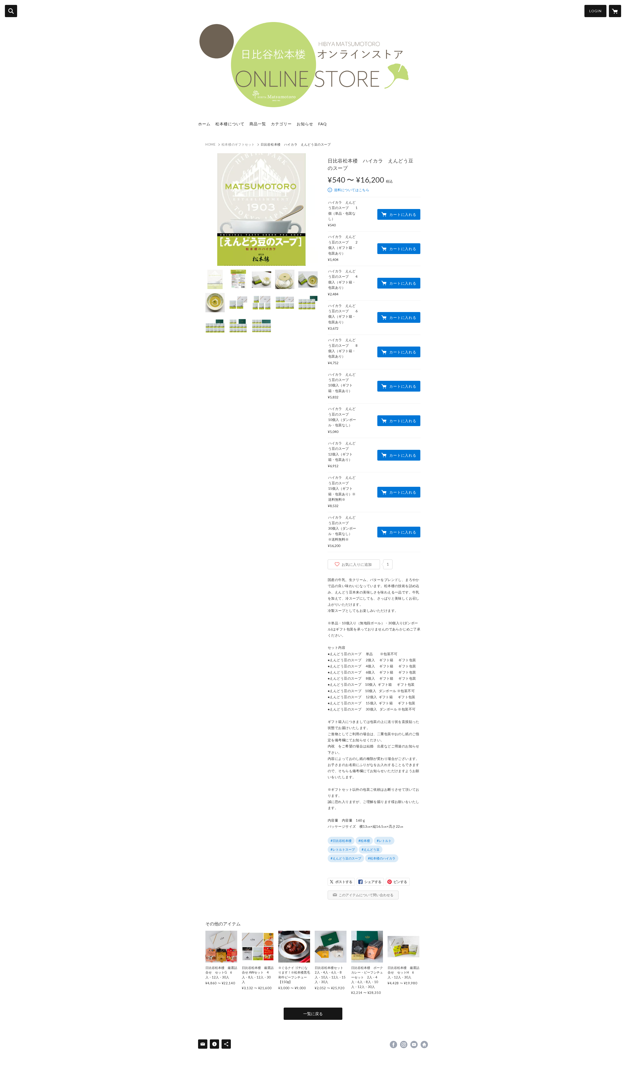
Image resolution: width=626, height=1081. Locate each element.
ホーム (204, 123)
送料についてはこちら (351, 190)
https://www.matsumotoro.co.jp (424, 1044)
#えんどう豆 (371, 849)
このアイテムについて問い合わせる (366, 895)
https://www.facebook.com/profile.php (393, 1044)
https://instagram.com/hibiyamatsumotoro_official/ (403, 1044)
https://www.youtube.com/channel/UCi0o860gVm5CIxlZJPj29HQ (414, 1044)
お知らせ (305, 123)
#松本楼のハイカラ (381, 858)
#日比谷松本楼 (341, 841)
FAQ (322, 123)
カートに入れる (402, 214)
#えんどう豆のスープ (346, 858)
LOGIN (595, 11)
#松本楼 (364, 841)
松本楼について (230, 123)
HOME (210, 144)
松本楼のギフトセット (238, 144)
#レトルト (384, 841)
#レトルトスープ (343, 849)
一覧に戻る (313, 1013)
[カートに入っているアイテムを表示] (615, 11)
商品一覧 (257, 123)
